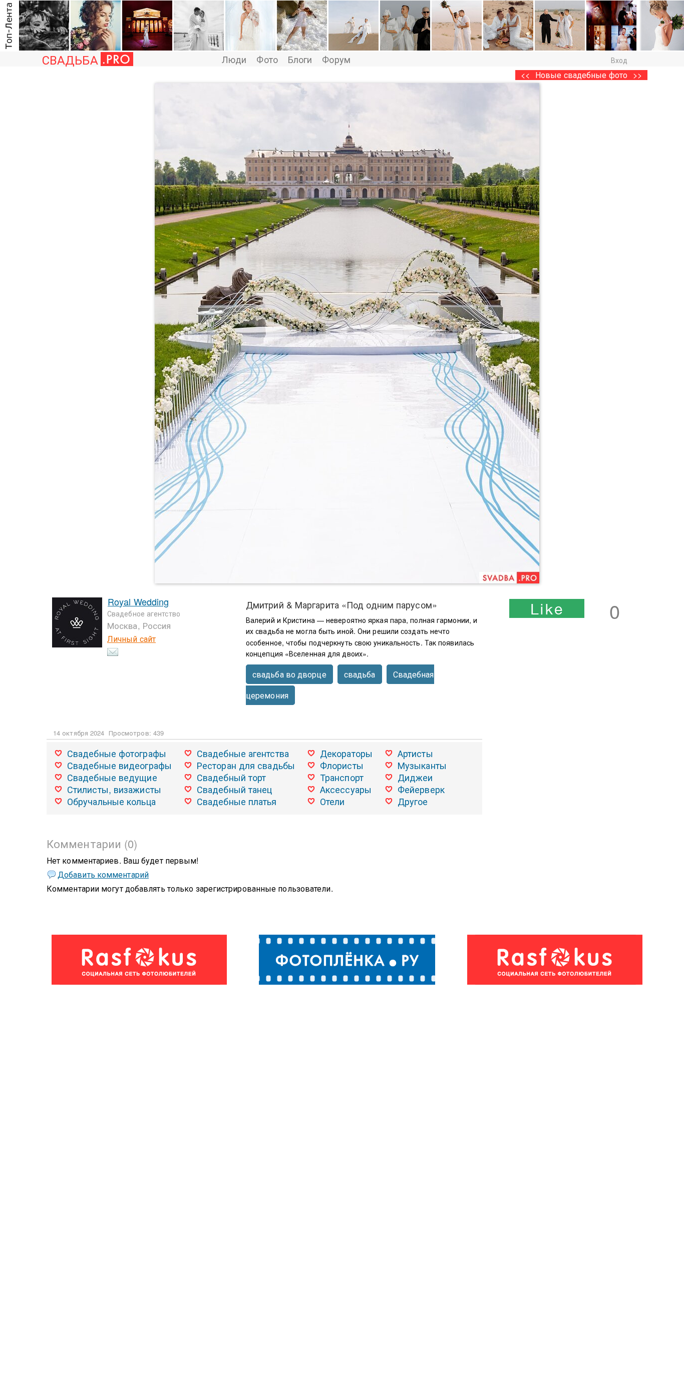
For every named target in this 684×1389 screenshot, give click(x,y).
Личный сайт (131, 638)
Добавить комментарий (103, 874)
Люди (234, 59)
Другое (413, 801)
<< (525, 75)
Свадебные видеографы (119, 765)
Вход (619, 60)
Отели (332, 801)
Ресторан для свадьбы (246, 765)
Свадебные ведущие (112, 777)
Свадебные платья (237, 801)
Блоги (300, 59)
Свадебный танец (234, 789)
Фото (266, 59)
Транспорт (342, 777)
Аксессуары (346, 789)
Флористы (342, 765)
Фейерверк (421, 789)
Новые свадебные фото (581, 75)
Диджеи (415, 777)
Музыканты (422, 765)
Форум (336, 59)
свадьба (360, 674)
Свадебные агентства (243, 753)
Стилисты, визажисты (114, 789)
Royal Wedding (138, 601)
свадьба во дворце (289, 674)
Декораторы (346, 753)
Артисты (415, 753)
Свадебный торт (231, 777)
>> (637, 75)
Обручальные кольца (111, 801)
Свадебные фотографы (116, 753)
